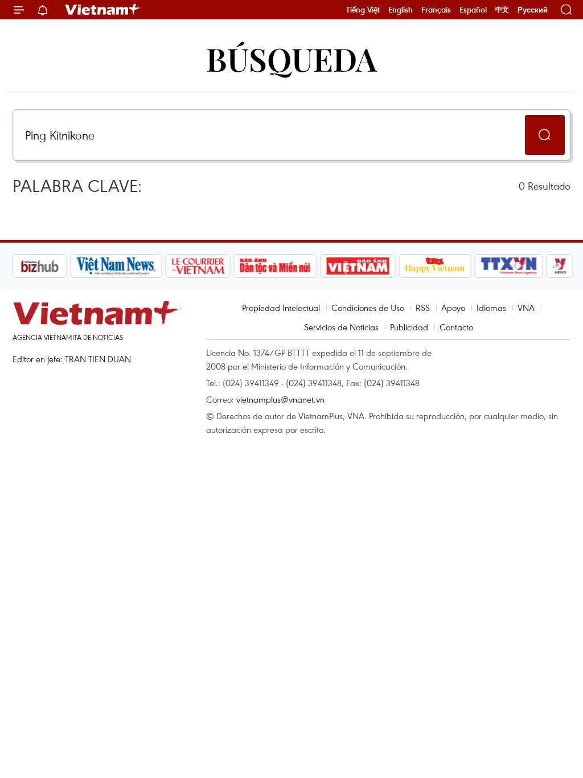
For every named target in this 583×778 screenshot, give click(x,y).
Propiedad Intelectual (281, 307)
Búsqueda (291, 58)
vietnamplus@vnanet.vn (280, 399)
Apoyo (453, 307)
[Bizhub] (39, 266)
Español (473, 10)
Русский (533, 10)
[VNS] (116, 266)
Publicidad (409, 327)
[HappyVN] (435, 266)
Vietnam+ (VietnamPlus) (103, 9)
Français (436, 10)
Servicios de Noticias (341, 327)
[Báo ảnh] (357, 266)
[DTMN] (275, 266)
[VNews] (560, 266)
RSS (423, 307)
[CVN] (197, 266)
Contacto (456, 327)
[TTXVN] (509, 266)
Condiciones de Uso (367, 307)
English (400, 10)
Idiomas (491, 307)
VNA (526, 307)
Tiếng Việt (363, 10)
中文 (502, 10)
